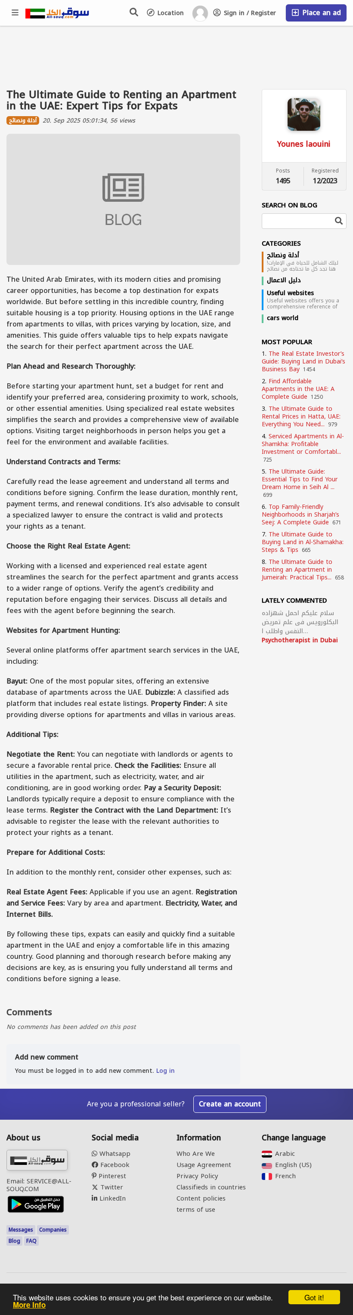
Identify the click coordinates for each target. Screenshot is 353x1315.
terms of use (195, 1209)
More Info (29, 1305)
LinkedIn (111, 1198)
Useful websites (290, 293)
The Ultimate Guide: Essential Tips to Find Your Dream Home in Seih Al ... (300, 479)
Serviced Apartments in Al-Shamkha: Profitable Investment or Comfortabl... (303, 444)
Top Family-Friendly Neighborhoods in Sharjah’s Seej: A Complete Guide (300, 514)
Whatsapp (113, 1154)
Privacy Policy (197, 1176)
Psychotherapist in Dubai (300, 640)
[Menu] (15, 13)
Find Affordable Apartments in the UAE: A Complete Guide (298, 389)
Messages (21, 1230)
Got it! (314, 1297)
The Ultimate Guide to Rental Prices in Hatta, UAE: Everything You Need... (301, 416)
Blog (14, 1241)
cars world (282, 318)
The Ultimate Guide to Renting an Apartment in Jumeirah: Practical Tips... (297, 569)
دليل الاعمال (284, 280)
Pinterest (111, 1176)
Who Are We (195, 1154)
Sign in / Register (249, 13)
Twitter (110, 1187)
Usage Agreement (203, 1165)
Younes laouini (304, 144)
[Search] (134, 12)
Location (169, 13)
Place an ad (320, 12)
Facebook (114, 1165)
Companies (53, 1230)
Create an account (230, 1104)
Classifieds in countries (211, 1187)
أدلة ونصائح (283, 255)
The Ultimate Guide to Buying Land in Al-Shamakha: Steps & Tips (303, 542)
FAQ (31, 1241)
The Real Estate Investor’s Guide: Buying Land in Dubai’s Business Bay (303, 361)
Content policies (201, 1198)
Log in (165, 1071)
